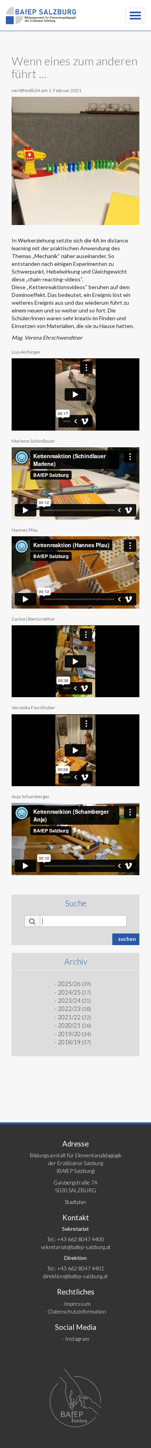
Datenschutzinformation (77, 1311)
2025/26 (69, 983)
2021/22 (69, 1017)
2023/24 (69, 1000)
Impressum (77, 1303)
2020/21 (69, 1025)
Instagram (77, 1338)
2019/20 (69, 1033)
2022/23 (69, 1008)
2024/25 (69, 992)
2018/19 (69, 1041)
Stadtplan (75, 1202)
